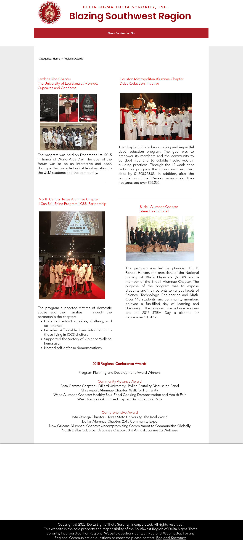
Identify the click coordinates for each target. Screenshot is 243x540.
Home (56, 58)
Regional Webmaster (164, 533)
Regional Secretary (171, 538)
